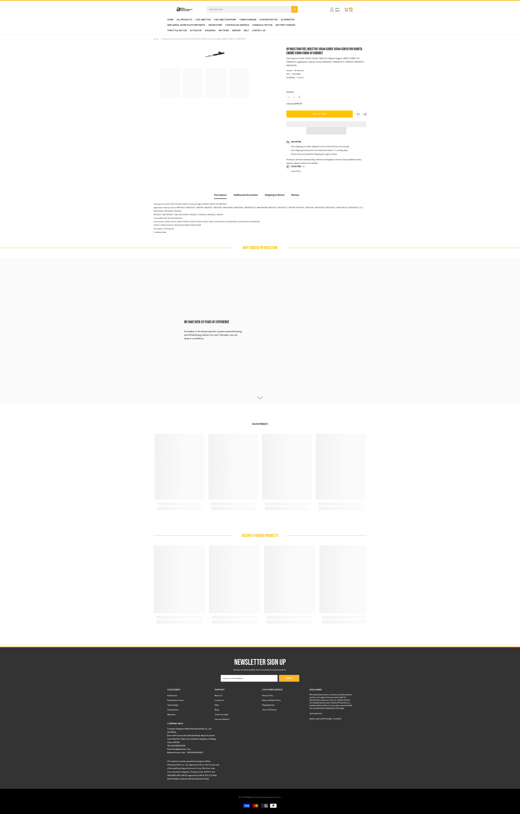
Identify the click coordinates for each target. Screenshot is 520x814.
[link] (260, 330)
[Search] (252, 9)
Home (156, 39)
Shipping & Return (275, 194)
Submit (289, 678)
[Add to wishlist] (358, 114)
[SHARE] (364, 114)
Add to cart (319, 114)
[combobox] (249, 9)
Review (295, 194)
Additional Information (245, 194)
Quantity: (290, 92)
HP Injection (299, 70)
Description (220, 194)
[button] (326, 130)
